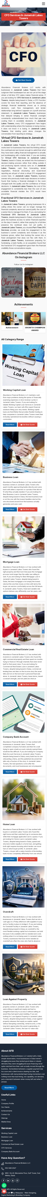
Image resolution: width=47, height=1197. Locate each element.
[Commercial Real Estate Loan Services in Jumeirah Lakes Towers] (23, 624)
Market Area (6, 1122)
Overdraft (8, 912)
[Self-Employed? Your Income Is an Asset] (12, 282)
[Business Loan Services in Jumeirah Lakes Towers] (23, 452)
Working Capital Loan (14, 390)
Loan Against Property (15, 999)
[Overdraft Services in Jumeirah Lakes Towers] (23, 887)
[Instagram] (17, 1180)
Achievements (6, 1111)
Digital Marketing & (8, 1195)
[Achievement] (12, 318)
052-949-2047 (10, 1168)
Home (3, 1100)
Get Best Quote (28, 425)
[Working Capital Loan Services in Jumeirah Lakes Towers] (23, 365)
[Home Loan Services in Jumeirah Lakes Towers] (23, 799)
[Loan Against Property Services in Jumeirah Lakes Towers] (23, 974)
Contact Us (5, 1114)
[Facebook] (3, 1180)
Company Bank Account (16, 737)
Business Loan (10, 477)
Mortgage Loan (11, 562)
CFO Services (6, 1148)
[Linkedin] (8, 1180)
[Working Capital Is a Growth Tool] (35, 282)
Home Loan (9, 824)
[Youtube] (13, 1180)
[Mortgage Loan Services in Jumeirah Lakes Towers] (23, 537)
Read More (10, 425)
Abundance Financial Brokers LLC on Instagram (23, 255)
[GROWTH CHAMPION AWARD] (35, 318)
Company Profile (7, 1103)
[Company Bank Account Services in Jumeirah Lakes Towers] (23, 712)
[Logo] (6, 4)
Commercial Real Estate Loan (18, 649)
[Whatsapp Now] (4, 1185)
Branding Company (23, 1195)
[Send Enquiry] (4, 1191)
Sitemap (4, 1118)
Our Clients (5, 1107)
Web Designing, (30, 1193)
